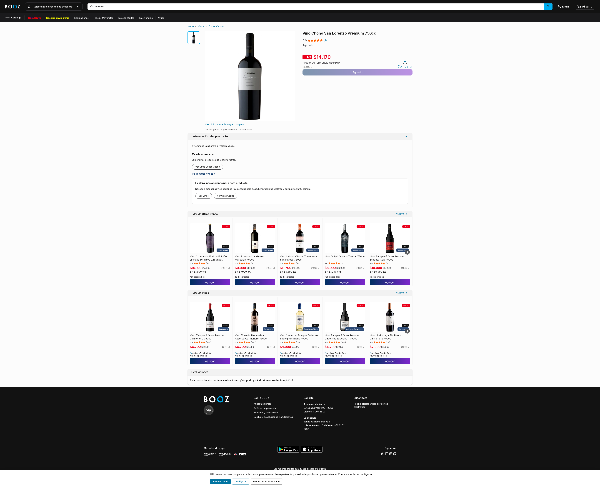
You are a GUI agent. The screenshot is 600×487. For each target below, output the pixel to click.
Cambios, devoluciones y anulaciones (273, 417)
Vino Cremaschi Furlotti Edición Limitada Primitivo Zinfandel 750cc (208, 258)
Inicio (191, 26)
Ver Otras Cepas (225, 195)
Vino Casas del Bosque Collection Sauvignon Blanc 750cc (299, 337)
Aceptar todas (220, 481)
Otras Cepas (216, 26)
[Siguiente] (407, 252)
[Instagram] (382, 453)
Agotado (357, 72)
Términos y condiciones (266, 412)
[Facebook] (386, 453)
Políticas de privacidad (265, 408)
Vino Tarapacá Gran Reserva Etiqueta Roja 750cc (387, 258)
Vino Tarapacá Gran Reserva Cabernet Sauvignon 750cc (342, 337)
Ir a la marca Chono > (203, 173)
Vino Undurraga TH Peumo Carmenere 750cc (386, 337)
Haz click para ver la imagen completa (224, 124)
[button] (320, 6)
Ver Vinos (204, 195)
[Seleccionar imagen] (194, 37)
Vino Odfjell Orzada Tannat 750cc (345, 256)
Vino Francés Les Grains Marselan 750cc (249, 258)
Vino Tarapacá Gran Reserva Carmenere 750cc (207, 337)
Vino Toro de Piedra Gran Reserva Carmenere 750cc (251, 337)
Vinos (201, 26)
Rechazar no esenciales (266, 481)
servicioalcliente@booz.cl (317, 421)
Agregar (210, 282)
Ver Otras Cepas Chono (207, 166)
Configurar (241, 481)
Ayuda (161, 18)
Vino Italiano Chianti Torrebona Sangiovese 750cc (298, 258)
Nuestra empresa (262, 403)
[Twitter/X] (390, 453)
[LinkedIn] (394, 453)
